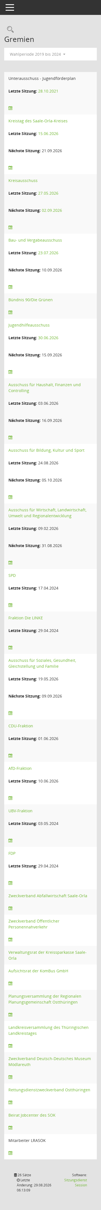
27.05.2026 (48, 193)
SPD (12, 575)
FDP (11, 853)
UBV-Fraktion (20, 810)
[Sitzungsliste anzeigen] (10, 108)
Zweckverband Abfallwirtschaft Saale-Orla (47, 895)
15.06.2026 (48, 133)
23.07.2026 (48, 252)
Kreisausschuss (23, 180)
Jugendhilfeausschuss (29, 325)
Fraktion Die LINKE (25, 617)
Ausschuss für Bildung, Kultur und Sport (46, 450)
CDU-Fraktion (20, 725)
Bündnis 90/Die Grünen (30, 299)
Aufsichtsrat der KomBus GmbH (38, 970)
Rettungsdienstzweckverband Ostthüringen (49, 1089)
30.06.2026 (48, 337)
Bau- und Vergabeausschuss (35, 240)
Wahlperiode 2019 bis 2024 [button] (36, 54)
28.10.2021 (48, 91)
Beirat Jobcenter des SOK (32, 1115)
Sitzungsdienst (75, 1182)
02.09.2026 (52, 210)
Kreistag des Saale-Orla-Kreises (38, 120)
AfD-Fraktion (20, 768)
